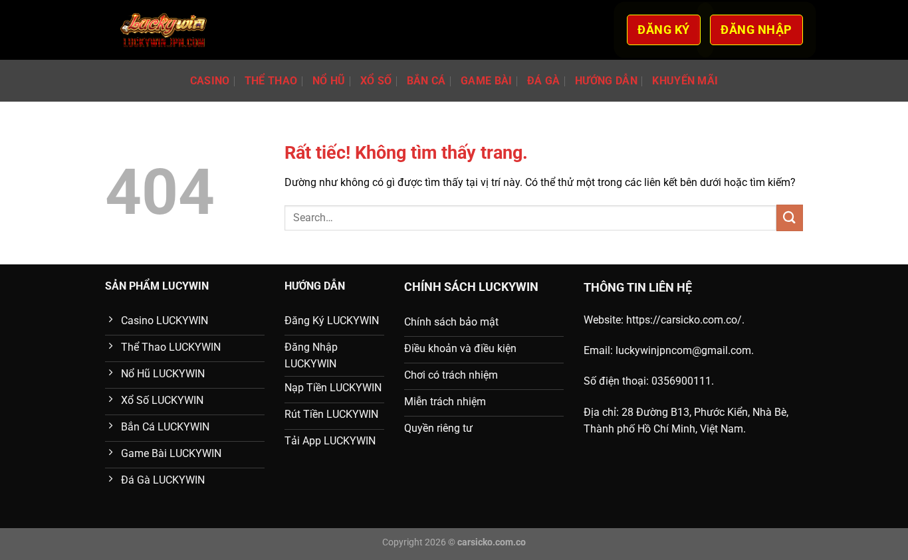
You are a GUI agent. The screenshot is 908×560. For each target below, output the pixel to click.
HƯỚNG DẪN (606, 80)
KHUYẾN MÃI (685, 80)
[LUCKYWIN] (164, 30)
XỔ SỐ (376, 80)
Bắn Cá (426, 80)
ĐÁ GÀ (543, 80)
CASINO (210, 80)
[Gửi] (789, 218)
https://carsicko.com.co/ (684, 320)
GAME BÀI (486, 80)
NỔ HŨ (329, 80)
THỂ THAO (271, 80)
